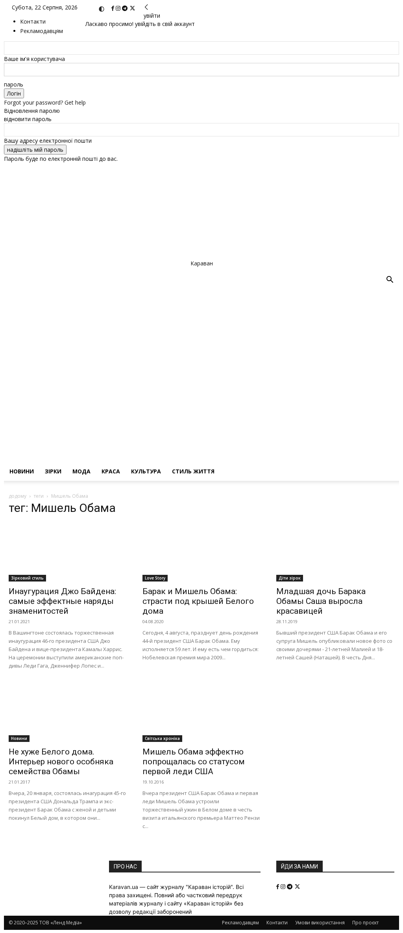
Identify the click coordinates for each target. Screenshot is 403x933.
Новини (21, 471)
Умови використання (320, 922)
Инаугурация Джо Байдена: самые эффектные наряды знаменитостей (62, 601)
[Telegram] (125, 8)
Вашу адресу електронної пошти (48, 140)
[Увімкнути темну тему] (101, 9)
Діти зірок (290, 578)
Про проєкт (365, 922)
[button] (389, 280)
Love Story (155, 578)
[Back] (146, 7)
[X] (132, 8)
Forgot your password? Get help (45, 102)
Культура (146, 471)
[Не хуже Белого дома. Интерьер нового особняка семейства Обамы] (68, 713)
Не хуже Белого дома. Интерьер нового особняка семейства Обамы (61, 761)
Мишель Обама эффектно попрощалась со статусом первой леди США (193, 761)
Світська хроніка (162, 738)
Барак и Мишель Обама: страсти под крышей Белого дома (198, 601)
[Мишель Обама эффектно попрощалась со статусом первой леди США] (201, 713)
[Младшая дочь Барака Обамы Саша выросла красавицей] (335, 552)
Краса (111, 471)
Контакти (33, 21)
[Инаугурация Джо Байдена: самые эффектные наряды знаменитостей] (68, 552)
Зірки (53, 471)
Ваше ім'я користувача (34, 59)
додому (17, 496)
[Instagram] (119, 8)
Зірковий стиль (27, 578)
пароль (13, 84)
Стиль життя (193, 471)
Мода (81, 471)
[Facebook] (113, 8)
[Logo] (192, 362)
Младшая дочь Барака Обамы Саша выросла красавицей (321, 601)
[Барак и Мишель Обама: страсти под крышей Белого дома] (201, 552)
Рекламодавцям (240, 922)
